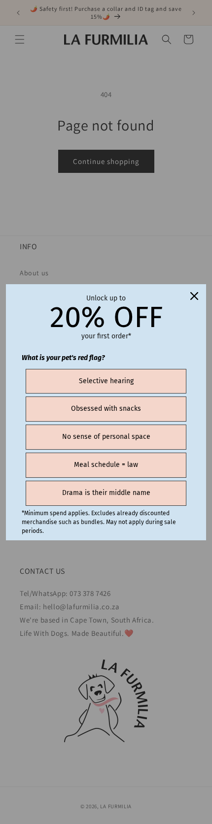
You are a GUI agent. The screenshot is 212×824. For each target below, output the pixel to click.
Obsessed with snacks (106, 408)
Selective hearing (106, 381)
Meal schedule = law (106, 465)
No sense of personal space (106, 436)
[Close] (194, 296)
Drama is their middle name (106, 493)
